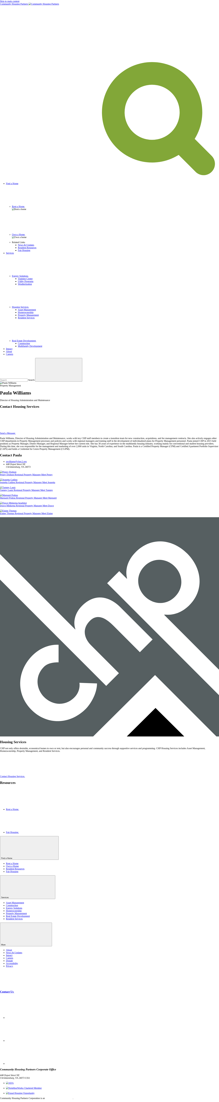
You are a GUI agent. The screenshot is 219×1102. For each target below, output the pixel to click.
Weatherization (25, 284)
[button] (109, 178)
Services (10, 253)
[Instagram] (28, 1040)
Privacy (9, 966)
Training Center (25, 278)
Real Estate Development (18, 916)
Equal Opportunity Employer (59, 1098)
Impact (9, 348)
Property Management (28, 315)
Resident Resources (27, 247)
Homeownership (26, 312)
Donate (9, 960)
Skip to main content (9, 1)
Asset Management (27, 309)
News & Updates (26, 245)
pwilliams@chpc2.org (16, 461)
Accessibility (12, 963)
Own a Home (12, 866)
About (9, 351)
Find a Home (12, 183)
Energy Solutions (14, 908)
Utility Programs (25, 281)
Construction (24, 343)
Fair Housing (24, 250)
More (3, 945)
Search (31, 380)
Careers (9, 354)
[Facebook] (28, 1017)
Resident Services (26, 317)
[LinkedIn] (28, 1063)
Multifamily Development (30, 346)
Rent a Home (12, 863)
